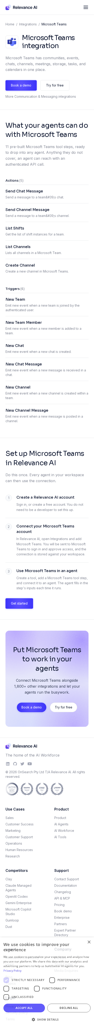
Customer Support (19, 837)
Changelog (62, 892)
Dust (8, 927)
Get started (19, 603)
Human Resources (19, 850)
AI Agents (61, 824)
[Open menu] (85, 7)
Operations (13, 843)
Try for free (55, 85)
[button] (47, 1019)
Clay (8, 879)
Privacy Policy (12, 971)
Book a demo (21, 85)
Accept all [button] (24, 1008)
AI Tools (60, 837)
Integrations (28, 24)
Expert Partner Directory (65, 932)
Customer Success (19, 824)
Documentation (65, 885)
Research (12, 856)
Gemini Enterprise (18, 903)
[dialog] (47, 982)
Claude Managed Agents (18, 888)
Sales (9, 818)
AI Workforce (64, 830)
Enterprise (62, 917)
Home (9, 24)
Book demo (63, 911)
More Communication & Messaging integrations (40, 96)
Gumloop (12, 920)
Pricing (59, 905)
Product (60, 818)
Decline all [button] (69, 1008)
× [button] (89, 942)
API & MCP (62, 898)
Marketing (13, 830)
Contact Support (66, 879)
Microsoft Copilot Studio (18, 911)
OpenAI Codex (16, 896)
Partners (60, 924)
